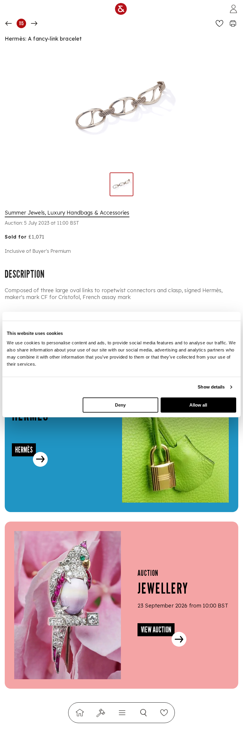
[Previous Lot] (8, 23)
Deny (120, 404)
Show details (211, 386)
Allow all (198, 404)
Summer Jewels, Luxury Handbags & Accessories (67, 212)
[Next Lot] (34, 23)
